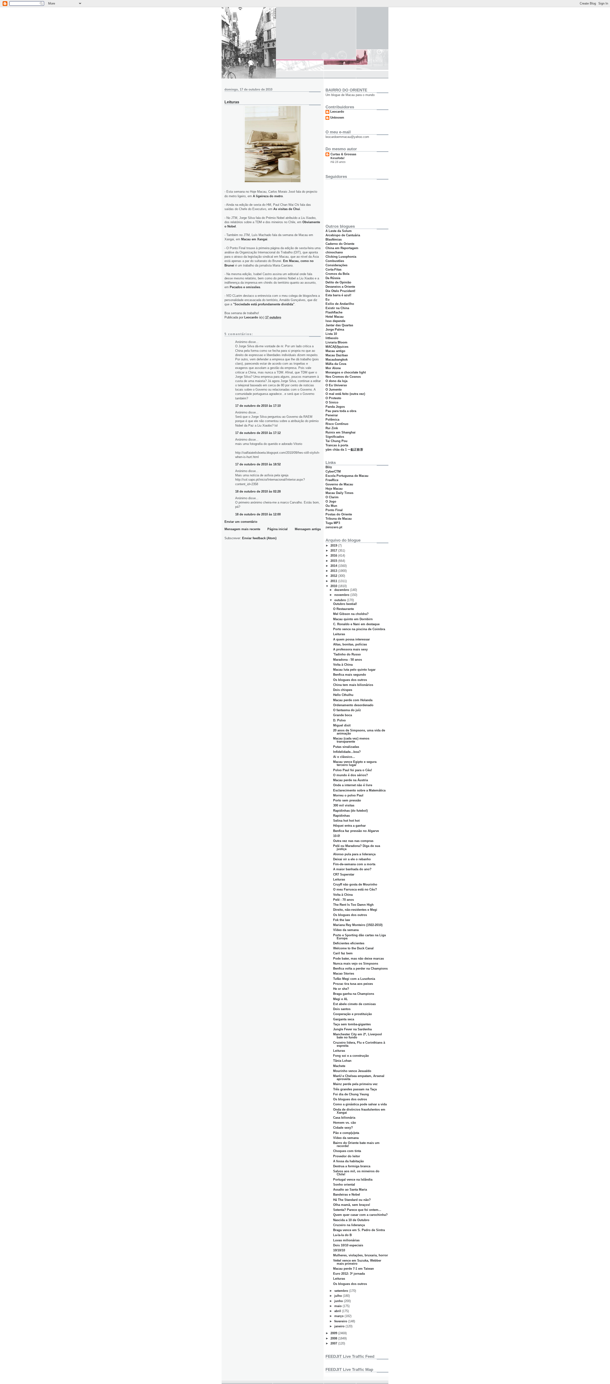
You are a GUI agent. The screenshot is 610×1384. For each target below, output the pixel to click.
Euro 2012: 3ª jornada (349, 1273)
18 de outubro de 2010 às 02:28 (258, 491)
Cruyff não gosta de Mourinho (355, 884)
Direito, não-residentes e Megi (355, 909)
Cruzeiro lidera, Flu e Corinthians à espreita (359, 1044)
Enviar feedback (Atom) (259, 538)
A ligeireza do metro (268, 196)
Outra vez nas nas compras (353, 841)
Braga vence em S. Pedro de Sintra (359, 1230)
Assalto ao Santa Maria (350, 1189)
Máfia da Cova (335, 364)
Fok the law (341, 920)
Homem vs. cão (344, 1122)
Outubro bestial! (345, 604)
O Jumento (333, 389)
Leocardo (337, 111)
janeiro (340, 1326)
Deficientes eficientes (348, 943)
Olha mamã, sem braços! (351, 1205)
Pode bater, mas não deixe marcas (358, 958)
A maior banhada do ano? (352, 869)
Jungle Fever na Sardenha (352, 1029)
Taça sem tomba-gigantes (352, 1024)
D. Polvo (339, 720)
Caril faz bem (343, 953)
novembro (342, 595)
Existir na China (337, 308)
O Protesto (333, 398)
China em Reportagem (341, 248)
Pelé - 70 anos (343, 899)
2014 (334, 566)
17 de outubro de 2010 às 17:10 (258, 406)
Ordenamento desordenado (353, 705)
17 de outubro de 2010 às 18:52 (258, 464)
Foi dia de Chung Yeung (351, 1094)
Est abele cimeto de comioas (354, 1004)
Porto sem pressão (347, 800)
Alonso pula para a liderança (354, 854)
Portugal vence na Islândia (352, 1179)
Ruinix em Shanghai (340, 432)
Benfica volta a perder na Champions (360, 968)
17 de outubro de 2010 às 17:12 (258, 433)
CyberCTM (333, 471)
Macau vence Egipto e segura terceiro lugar (354, 763)
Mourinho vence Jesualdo (352, 1071)
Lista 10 (331, 334)
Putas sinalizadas (346, 747)
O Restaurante (343, 609)
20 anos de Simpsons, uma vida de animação (359, 732)
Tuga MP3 (332, 523)
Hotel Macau (334, 316)
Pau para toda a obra (340, 411)
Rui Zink (331, 428)
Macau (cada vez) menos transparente (351, 740)
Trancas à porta (336, 445)
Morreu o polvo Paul (348, 795)
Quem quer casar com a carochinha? (360, 1215)
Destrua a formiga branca (351, 1166)
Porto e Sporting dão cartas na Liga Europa (359, 936)
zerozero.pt (333, 527)
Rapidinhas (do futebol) (350, 810)
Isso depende (335, 321)
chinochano (334, 252)
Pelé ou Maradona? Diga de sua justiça (356, 847)
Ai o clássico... (344, 757)
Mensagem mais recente (242, 529)
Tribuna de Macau (338, 518)
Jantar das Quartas (339, 325)
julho (338, 1296)
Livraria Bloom (336, 342)
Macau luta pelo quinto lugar (354, 669)
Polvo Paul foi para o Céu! (352, 770)
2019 (334, 545)
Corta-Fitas (333, 269)
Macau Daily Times (339, 493)
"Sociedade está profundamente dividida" (264, 304)
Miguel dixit (342, 725)
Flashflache (333, 312)
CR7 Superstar (343, 874)
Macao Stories (343, 973)
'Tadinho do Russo (347, 654)
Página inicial (277, 529)
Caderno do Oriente (339, 244)
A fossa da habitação (348, 1161)
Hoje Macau (334, 488)
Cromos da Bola (337, 274)
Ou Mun (331, 506)
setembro (341, 1291)
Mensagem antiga (308, 529)
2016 (334, 555)
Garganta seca (343, 1019)
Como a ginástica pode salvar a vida (360, 1104)
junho (339, 1301)
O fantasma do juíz (347, 710)
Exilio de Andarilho (339, 304)
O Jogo (330, 501)
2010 (334, 586)
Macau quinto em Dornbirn (353, 619)
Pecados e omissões (245, 287)
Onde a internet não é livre (352, 785)
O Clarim (332, 497)
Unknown (337, 117)
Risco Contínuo (336, 424)
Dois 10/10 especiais (348, 1245)
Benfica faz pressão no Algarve (356, 831)
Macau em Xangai (254, 239)
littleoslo (331, 338)
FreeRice (331, 480)
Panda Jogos (335, 406)
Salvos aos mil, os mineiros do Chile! (356, 1172)
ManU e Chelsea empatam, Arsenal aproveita (358, 1077)
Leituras (339, 634)
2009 (334, 1333)
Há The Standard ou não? (352, 1200)
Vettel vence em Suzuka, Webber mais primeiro (357, 1262)
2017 (334, 550)
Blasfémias (333, 239)
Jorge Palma (334, 329)
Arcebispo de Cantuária (342, 235)
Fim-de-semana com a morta (354, 864)
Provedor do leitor (346, 1156)
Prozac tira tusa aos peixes (353, 984)
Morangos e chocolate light (345, 372)
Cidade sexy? (343, 1127)
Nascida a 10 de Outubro (351, 1220)
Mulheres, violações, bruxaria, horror (360, 1255)
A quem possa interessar (351, 639)
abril (338, 1311)
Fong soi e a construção (351, 1055)
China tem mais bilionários (353, 685)
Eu (327, 299)
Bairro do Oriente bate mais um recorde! (356, 1144)
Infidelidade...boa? (347, 752)
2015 (334, 561)
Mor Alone (333, 368)
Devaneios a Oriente (340, 286)
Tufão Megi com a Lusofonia (354, 979)
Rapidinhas (341, 815)
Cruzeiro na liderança (349, 1225)
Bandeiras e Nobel (346, 1194)
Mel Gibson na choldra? (351, 614)
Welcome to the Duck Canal (353, 948)
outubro (340, 600)
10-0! (336, 836)
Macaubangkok (336, 359)
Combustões (334, 261)
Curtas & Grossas (343, 154)
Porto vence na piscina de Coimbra (359, 629)
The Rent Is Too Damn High (353, 904)
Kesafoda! (337, 158)
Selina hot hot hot (346, 820)
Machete (339, 1066)
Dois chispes (342, 690)
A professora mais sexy (350, 649)
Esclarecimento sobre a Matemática (359, 790)
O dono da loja (336, 381)
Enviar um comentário (240, 521)
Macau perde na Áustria (350, 780)
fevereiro (341, 1321)
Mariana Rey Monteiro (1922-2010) (357, 925)
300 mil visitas (343, 805)
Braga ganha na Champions (353, 994)
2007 (334, 1343)
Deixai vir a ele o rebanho (352, 859)
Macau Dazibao (336, 355)
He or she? (341, 989)
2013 (334, 571)
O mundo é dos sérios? (350, 775)
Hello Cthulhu (343, 695)
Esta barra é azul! (338, 295)
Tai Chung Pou (336, 441)
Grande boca (342, 715)
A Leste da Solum (338, 231)
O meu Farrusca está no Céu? (355, 889)
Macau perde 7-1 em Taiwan (353, 1268)
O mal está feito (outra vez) (345, 394)
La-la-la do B (342, 1235)
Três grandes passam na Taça (355, 1089)
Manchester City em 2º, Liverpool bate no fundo (357, 1035)
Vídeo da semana (346, 930)
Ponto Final (334, 510)
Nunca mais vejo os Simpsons (355, 963)
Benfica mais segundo (349, 674)
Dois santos (342, 1009)
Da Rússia (332, 278)
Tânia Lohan (342, 1060)
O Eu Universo (336, 385)
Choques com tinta (347, 1151)
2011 (334, 581)
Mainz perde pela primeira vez (355, 1084)
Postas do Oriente (338, 514)
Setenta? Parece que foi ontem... (357, 1210)
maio (338, 1306)
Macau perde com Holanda (352, 700)
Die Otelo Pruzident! (340, 291)
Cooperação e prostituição (352, 1014)
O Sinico (331, 402)
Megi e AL (340, 999)
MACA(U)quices (336, 346)
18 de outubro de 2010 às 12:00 (258, 514)
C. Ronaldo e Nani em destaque (356, 624)
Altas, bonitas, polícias (350, 644)
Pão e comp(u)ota (346, 1133)
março (339, 1316)
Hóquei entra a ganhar (349, 825)
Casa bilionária (344, 1117)
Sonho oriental (344, 1184)
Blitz (328, 467)
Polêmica (332, 419)
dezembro (342, 590)
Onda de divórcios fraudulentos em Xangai (359, 1111)
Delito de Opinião (338, 282)
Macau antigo (335, 351)
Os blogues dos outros (350, 680)
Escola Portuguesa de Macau (346, 476)
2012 (334, 576)
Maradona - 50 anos (347, 659)
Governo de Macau (339, 484)
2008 (334, 1338)
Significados (334, 436)
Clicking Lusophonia (340, 256)
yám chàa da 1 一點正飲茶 (344, 449)
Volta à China (343, 664)
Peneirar (331, 415)
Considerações (336, 265)
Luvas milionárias (346, 1240)
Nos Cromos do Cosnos (343, 376)
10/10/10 (339, 1250)
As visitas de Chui (286, 209)
